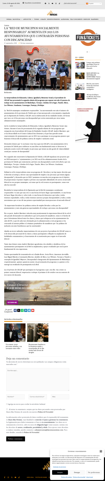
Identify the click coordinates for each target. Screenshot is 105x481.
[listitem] (88, 65)
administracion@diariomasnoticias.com (49, 430)
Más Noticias (16, 19)
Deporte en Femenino (53, 19)
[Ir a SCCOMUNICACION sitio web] (88, 124)
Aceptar (60, 472)
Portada (9, 19)
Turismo (36, 19)
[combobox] (75, 3)
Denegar (77, 472)
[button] (101, 451)
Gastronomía (65, 19)
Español (90, 3)
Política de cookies (66, 477)
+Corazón (43, 19)
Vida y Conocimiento (76, 19)
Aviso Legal (89, 477)
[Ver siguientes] (81, 102)
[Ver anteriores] (76, 102)
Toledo (6, 25)
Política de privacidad (79, 477)
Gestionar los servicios (59, 467)
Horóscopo (86, 19)
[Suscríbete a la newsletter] (23, 2)
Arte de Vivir (27, 19)
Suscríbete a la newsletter (33, 3)
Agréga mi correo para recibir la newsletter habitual (26, 404)
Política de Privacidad (45, 412)
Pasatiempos (94, 19)
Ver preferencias (94, 472)
